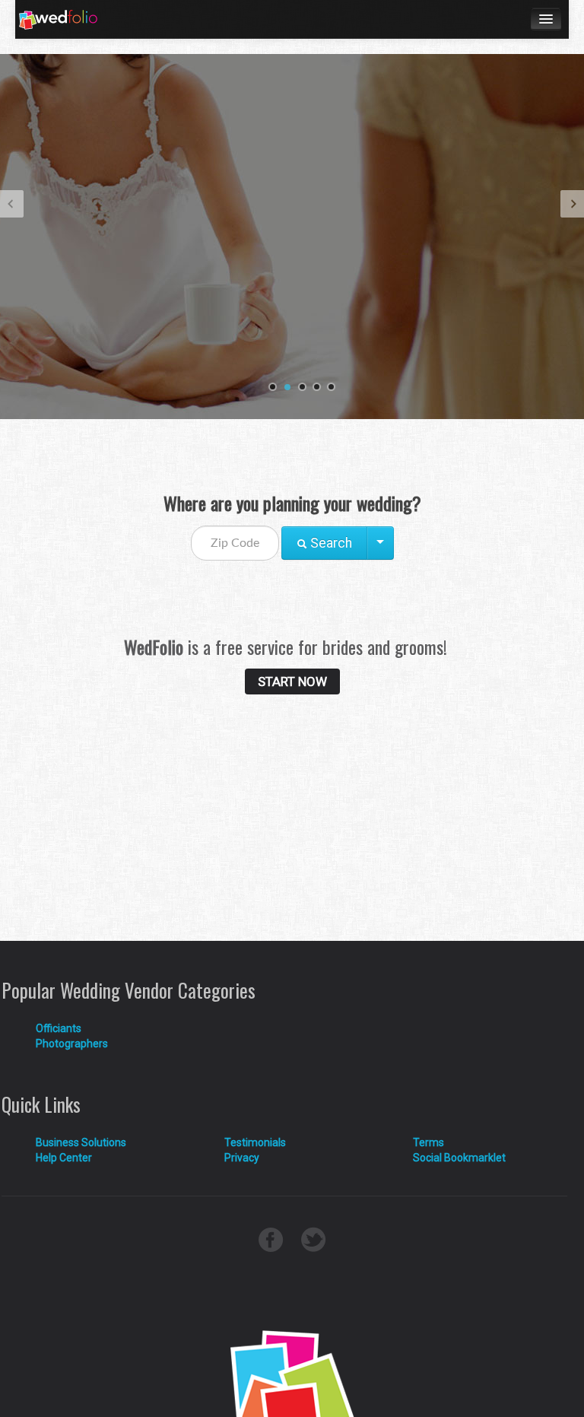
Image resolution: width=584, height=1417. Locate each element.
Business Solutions (81, 1142)
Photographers (72, 1043)
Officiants (58, 1028)
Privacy (241, 1158)
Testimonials (255, 1142)
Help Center (64, 1158)
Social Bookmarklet (459, 1158)
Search (329, 543)
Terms (428, 1142)
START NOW (292, 681)
